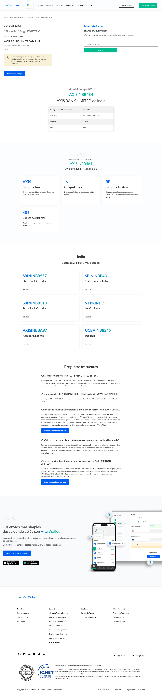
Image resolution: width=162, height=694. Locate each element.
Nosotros (70, 5)
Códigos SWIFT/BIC (18, 17)
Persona (40, 5)
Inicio (6, 17)
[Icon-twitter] (29, 654)
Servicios (59, 5)
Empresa (49, 5)
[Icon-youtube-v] (44, 654)
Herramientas (82, 5)
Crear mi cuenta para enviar (55, 431)
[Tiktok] (39, 654)
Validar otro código (14, 73)
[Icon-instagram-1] (19, 654)
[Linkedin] (34, 654)
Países (30, 17)
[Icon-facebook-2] (24, 654)
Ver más (26, 289)
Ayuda (93, 5)
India (37, 17)
